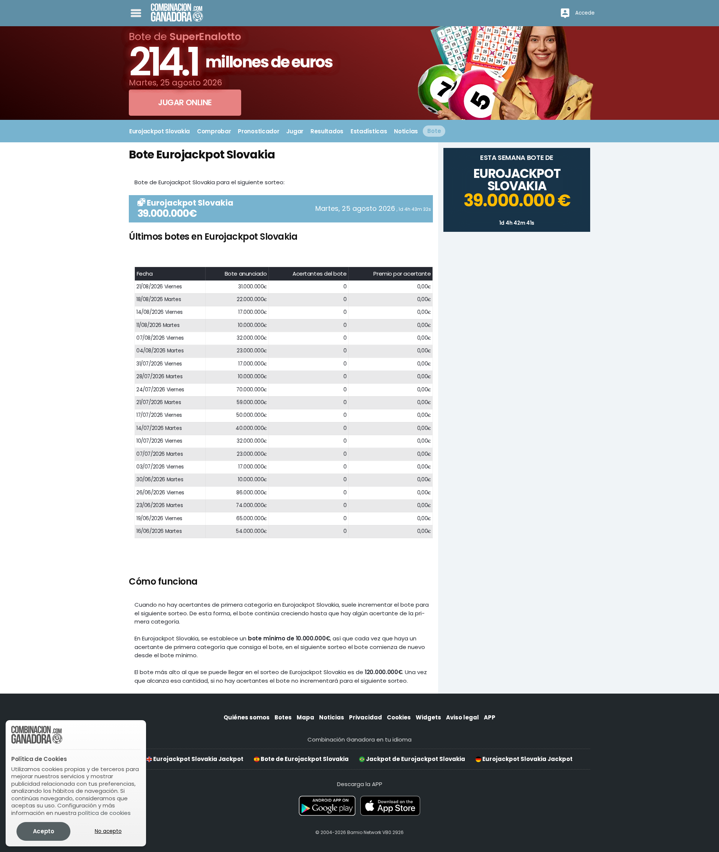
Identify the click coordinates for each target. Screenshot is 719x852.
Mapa (305, 717)
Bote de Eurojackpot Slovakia (304, 759)
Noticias (331, 717)
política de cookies (104, 813)
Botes (283, 717)
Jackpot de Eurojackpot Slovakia (415, 759)
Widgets (428, 717)
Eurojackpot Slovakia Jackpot (197, 759)
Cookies (399, 717)
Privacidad (365, 717)
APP (489, 717)
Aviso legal (462, 717)
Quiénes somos (247, 717)
